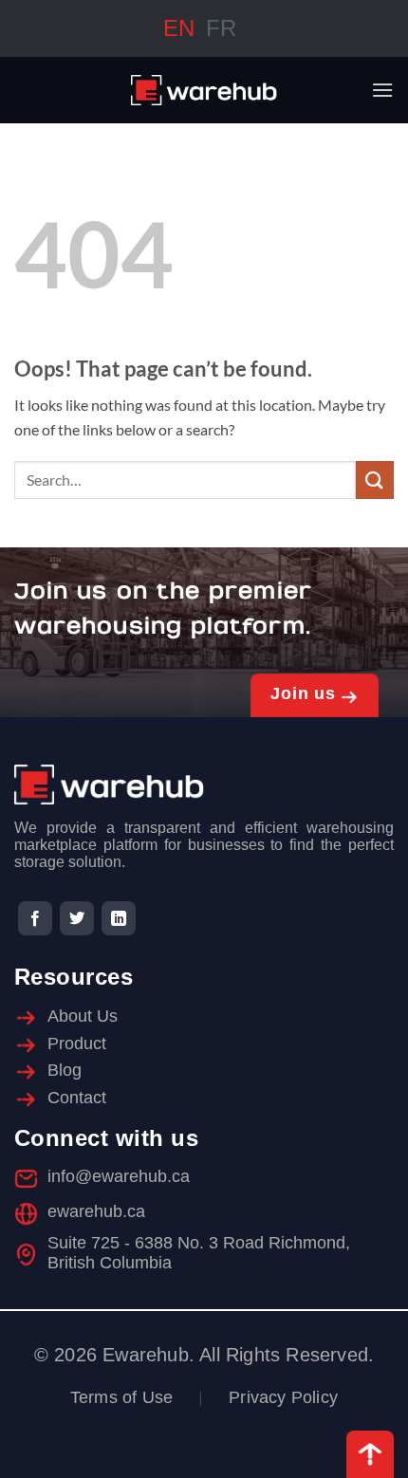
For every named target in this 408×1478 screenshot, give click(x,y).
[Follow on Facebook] (35, 919)
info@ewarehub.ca (118, 1176)
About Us (82, 1016)
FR (221, 28)
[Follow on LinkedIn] (119, 919)
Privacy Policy (283, 1397)
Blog (64, 1070)
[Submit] (375, 479)
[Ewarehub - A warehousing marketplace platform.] (204, 90)
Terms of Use (121, 1397)
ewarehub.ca (96, 1211)
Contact (76, 1097)
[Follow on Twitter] (77, 919)
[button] (382, 89)
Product (76, 1043)
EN (179, 28)
